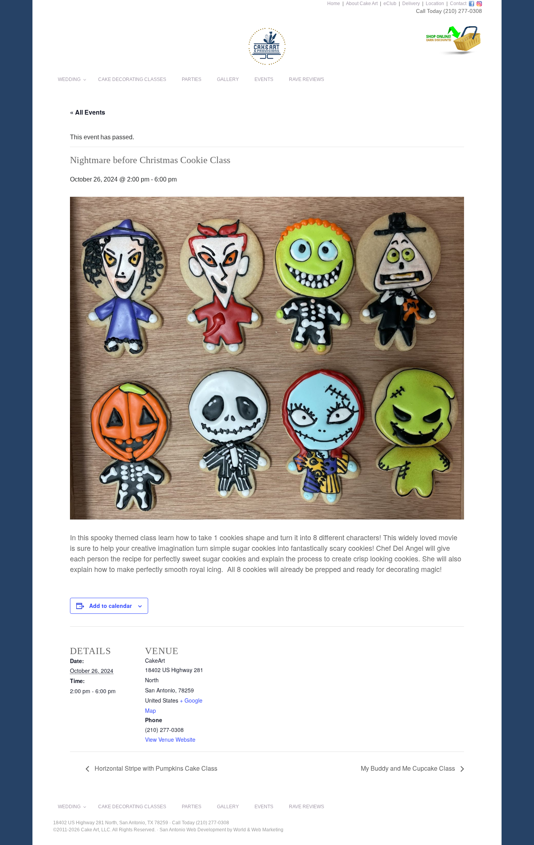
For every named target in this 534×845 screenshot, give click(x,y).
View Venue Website (170, 739)
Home (333, 3)
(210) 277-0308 (462, 11)
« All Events (87, 112)
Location (435, 3)
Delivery (411, 3)
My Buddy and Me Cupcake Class (409, 768)
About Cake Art (362, 3)
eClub (389, 3)
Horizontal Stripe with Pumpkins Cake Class (155, 768)
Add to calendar (110, 605)
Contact (458, 3)
